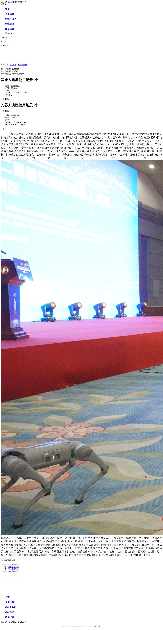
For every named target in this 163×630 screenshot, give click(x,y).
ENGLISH (5, 45)
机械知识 (9, 24)
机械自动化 (10, 19)
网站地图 (97, 626)
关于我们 (9, 14)
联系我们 (9, 29)
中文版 (3, 41)
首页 (7, 9)
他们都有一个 (13, 567)
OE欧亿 (13, 65)
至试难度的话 (13, 564)
